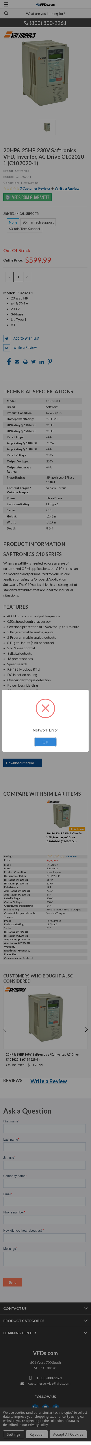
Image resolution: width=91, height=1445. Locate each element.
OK (45, 742)
